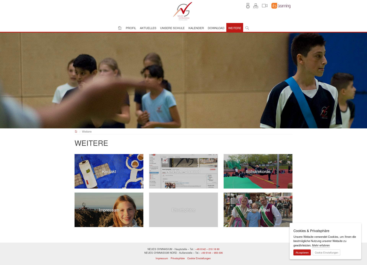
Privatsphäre (178, 258)
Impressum (162, 258)
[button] (131, 27)
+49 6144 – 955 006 (212, 252)
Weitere (87, 131)
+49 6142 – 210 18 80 (207, 249)
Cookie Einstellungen (199, 258)
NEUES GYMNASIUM (76, 131)
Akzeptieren (302, 252)
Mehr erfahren (321, 245)
